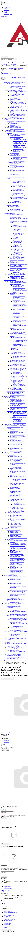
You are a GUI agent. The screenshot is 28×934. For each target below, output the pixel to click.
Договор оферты (8, 920)
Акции (5, 927)
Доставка (6, 8)
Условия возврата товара (10, 915)
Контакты (6, 10)
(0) (6, 735)
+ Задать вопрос (5, 843)
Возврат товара (7, 923)
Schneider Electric (13, 732)
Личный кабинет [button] (5, 16)
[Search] (16, 59)
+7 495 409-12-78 (10, 68)
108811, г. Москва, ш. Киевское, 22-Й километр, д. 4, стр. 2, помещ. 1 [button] (13, 63)
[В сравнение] (4, 878)
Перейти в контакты (6, 891)
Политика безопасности (10, 919)
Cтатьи (5, 11)
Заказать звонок (21, 77)
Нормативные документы (10, 912)
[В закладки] (2, 878)
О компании (7, 7)
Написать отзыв (4, 748)
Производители (8, 925)
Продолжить (4, 817)
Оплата (5, 12)
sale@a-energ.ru (19, 68)
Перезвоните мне (5, 890)
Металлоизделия (8, 14)
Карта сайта (7, 924)
